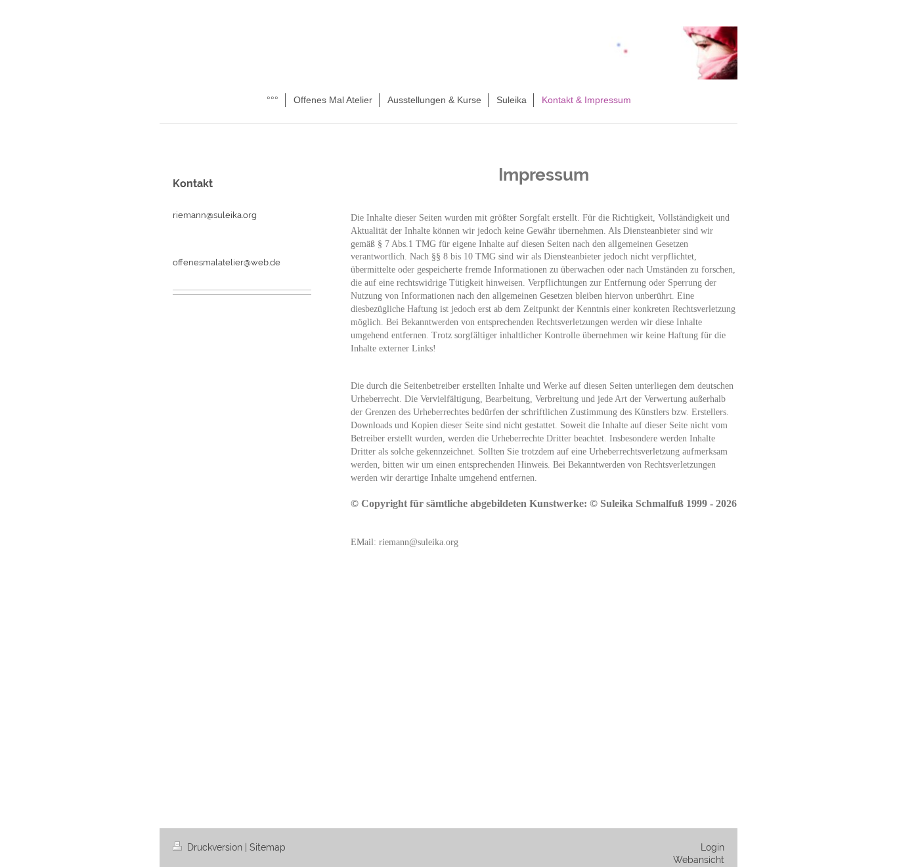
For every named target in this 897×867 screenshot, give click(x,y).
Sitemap (268, 847)
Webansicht (698, 860)
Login (712, 847)
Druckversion (215, 847)
